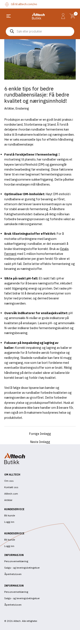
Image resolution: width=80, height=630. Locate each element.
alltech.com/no (27, 4)
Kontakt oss (11, 487)
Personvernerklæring (16, 561)
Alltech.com (11, 493)
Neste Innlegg (40, 442)
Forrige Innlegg (40, 433)
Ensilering (22, 108)
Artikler (9, 108)
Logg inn (9, 521)
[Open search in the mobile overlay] (40, 31)
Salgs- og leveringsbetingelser (22, 567)
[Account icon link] (63, 16)
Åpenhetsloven (13, 574)
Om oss (9, 480)
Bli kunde (9, 515)
